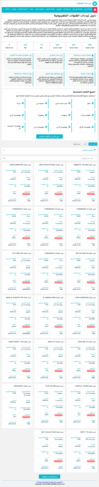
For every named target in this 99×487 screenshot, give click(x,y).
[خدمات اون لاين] (95, 10)
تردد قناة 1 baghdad (22, 386)
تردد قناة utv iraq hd (21, 253)
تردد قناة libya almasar (85, 298)
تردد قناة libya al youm (85, 386)
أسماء (7, 9)
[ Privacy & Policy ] (43, 482)
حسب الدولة (76, 144)
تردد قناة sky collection (52, 432)
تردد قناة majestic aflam (85, 165)
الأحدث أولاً (93, 144)
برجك (31, 9)
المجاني (58, 482)
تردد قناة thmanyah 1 (21, 209)
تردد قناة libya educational (51, 165)
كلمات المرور (50, 9)
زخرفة (52, 482)
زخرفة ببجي (88, 9)
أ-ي (85, 144)
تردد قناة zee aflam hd (86, 253)
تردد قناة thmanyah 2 (53, 253)
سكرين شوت (39, 9)
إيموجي (59, 9)
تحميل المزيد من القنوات (49, 476)
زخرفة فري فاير (77, 9)
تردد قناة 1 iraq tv (55, 342)
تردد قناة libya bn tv (87, 342)
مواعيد (14, 9)
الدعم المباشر (23, 9)
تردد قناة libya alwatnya (20, 165)
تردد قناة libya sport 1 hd (19, 342)
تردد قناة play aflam (54, 386)
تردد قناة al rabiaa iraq (53, 298)
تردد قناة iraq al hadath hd (18, 298)
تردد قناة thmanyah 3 (53, 209)
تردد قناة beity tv (88, 432)
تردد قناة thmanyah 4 (86, 209)
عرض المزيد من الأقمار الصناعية (49, 136)
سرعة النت (67, 9)
